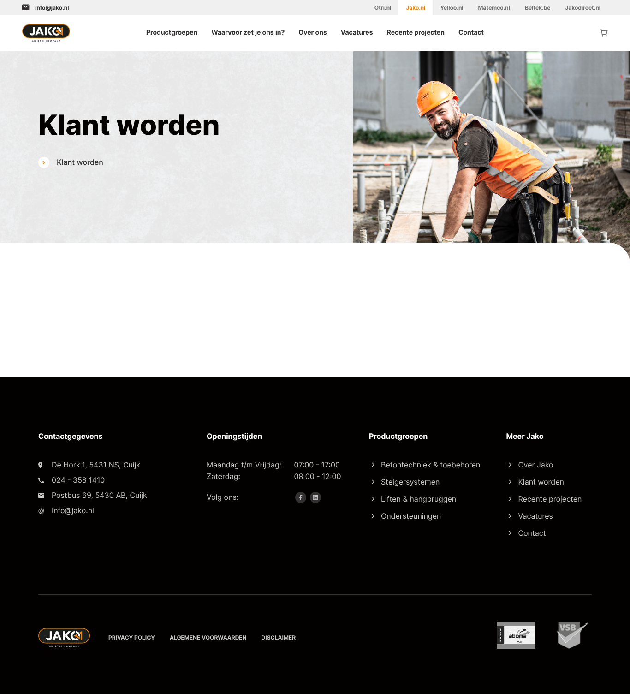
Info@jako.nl (73, 510)
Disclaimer (279, 637)
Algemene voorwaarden (208, 637)
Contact (471, 32)
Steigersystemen (410, 481)
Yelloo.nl (452, 7)
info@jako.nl (52, 7)
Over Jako (535, 464)
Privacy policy (131, 637)
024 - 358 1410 (78, 480)
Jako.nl (415, 7)
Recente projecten (416, 32)
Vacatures (357, 32)
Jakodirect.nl (582, 7)
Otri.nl (383, 7)
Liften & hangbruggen (418, 498)
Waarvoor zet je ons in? (248, 32)
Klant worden (541, 481)
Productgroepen (171, 32)
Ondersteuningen (411, 515)
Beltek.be (537, 7)
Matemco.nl (494, 7)
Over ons (312, 32)
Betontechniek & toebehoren (430, 464)
